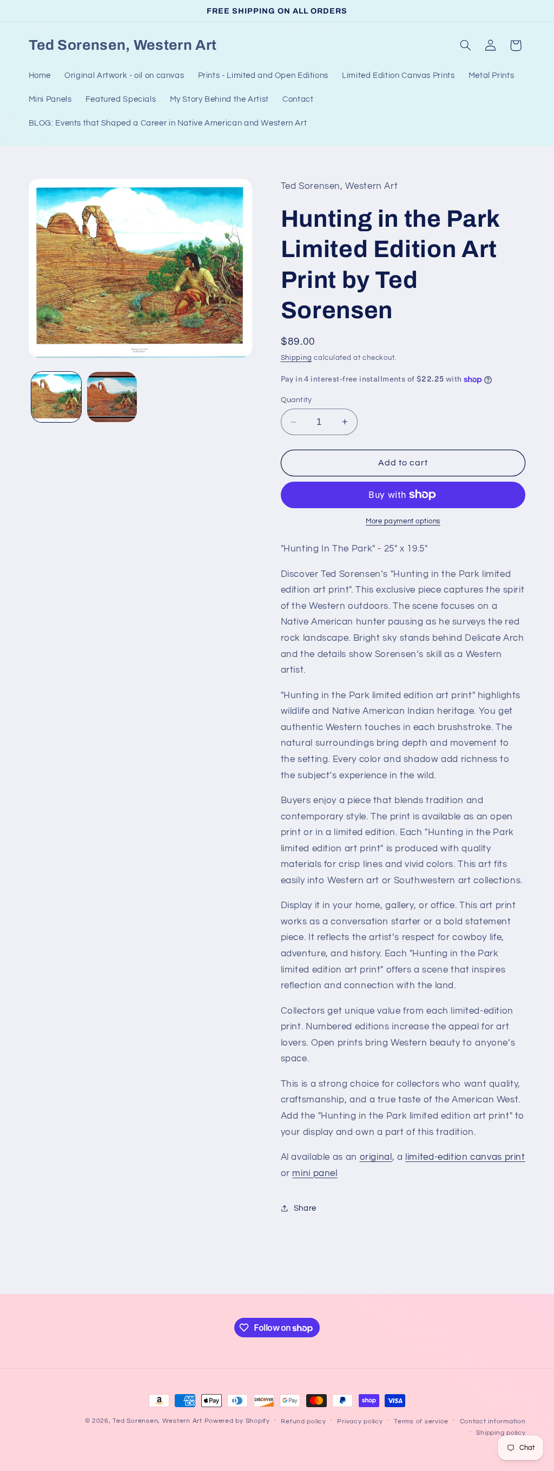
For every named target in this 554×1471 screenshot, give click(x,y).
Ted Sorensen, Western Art (157, 1421)
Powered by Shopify (237, 1421)
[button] (465, 45)
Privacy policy (359, 1421)
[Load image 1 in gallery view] (56, 397)
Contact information (493, 1421)
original (376, 1157)
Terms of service (421, 1421)
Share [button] (305, 1208)
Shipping (296, 358)
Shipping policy (500, 1433)
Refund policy (303, 1421)
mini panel (314, 1173)
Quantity (296, 400)
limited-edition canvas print (465, 1157)
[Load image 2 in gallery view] (112, 397)
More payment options (403, 521)
